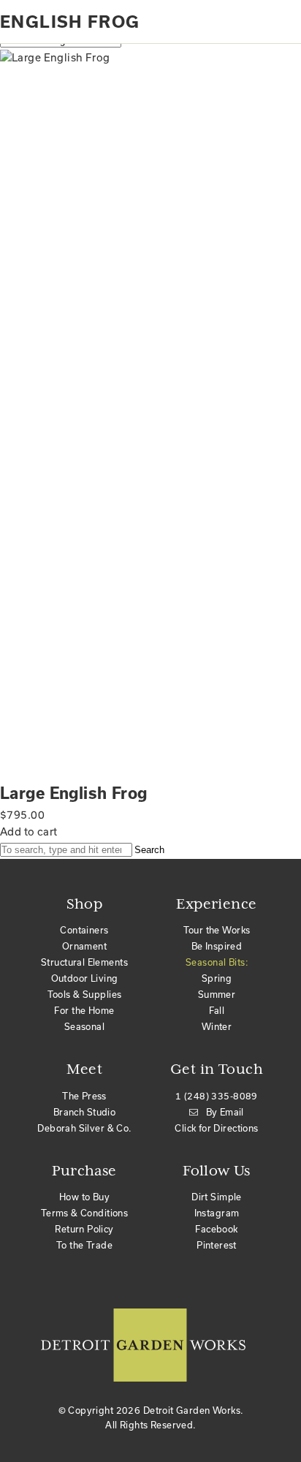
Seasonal (84, 1026)
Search (149, 849)
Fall (217, 1010)
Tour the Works (217, 930)
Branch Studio (84, 1112)
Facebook (216, 1229)
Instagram (217, 1213)
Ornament (84, 946)
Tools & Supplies (84, 994)
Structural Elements (84, 962)
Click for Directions (216, 1128)
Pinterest (217, 1245)
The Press (84, 1096)
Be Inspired (217, 946)
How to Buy (84, 1197)
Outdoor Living (84, 978)
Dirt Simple (216, 1197)
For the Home (84, 1010)
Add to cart (29, 832)
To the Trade (84, 1245)
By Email (225, 1112)
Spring (217, 978)
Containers (84, 930)
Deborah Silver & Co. (84, 1128)
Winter (217, 1026)
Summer (217, 994)
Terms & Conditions (85, 1213)
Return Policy (84, 1229)
